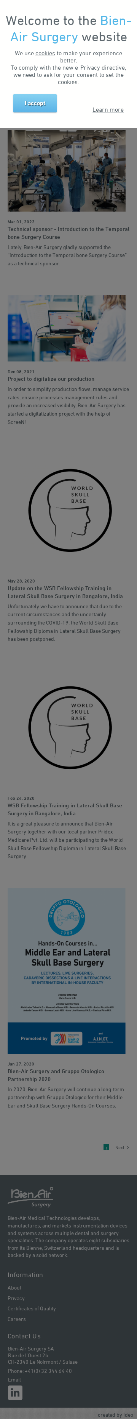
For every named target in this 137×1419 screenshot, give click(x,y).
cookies (45, 53)
